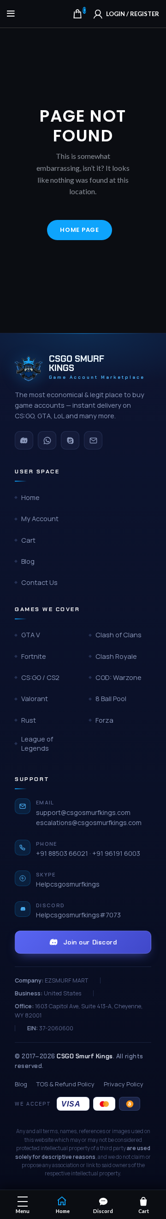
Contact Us (39, 582)
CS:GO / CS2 (40, 677)
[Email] (93, 440)
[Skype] (70, 440)
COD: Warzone (118, 677)
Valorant (34, 698)
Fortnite (33, 656)
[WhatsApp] (47, 440)
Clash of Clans (118, 634)
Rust (28, 720)
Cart (28, 540)
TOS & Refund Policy (65, 1084)
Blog (28, 561)
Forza (104, 720)
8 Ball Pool (110, 698)
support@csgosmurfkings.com (83, 812)
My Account (40, 518)
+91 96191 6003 (116, 853)
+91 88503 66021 (62, 853)
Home (30, 497)
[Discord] (24, 440)
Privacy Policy (123, 1084)
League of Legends (37, 744)
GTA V (30, 634)
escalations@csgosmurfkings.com (89, 822)
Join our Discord (90, 942)
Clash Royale (116, 656)
